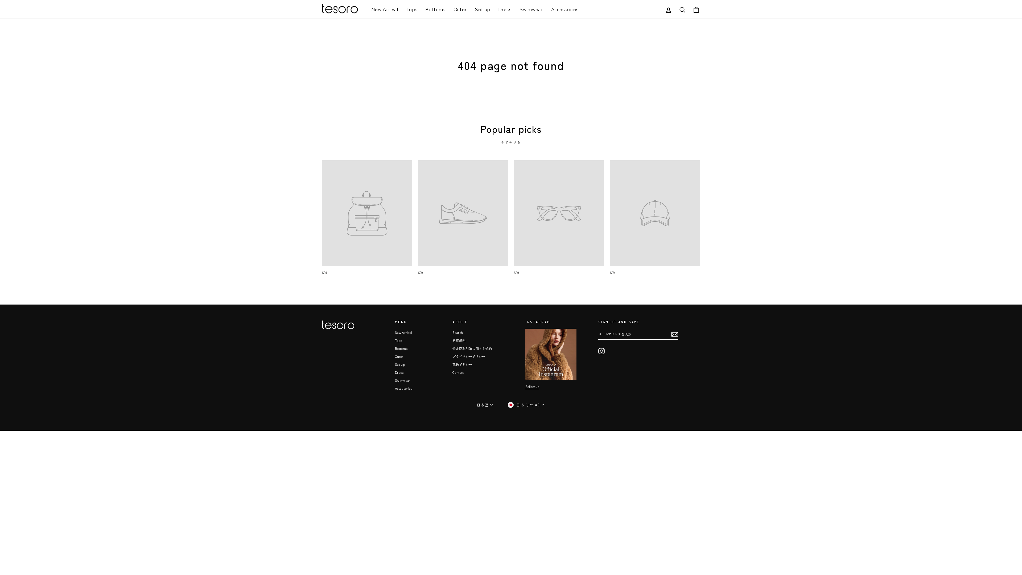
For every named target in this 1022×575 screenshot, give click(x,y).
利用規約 (458, 340)
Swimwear (531, 9)
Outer (460, 9)
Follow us (532, 386)
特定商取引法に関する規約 (472, 348)
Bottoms (435, 9)
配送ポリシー (462, 364)
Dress (505, 9)
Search (457, 332)
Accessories (565, 9)
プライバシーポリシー (468, 356)
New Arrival (384, 9)
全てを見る (511, 142)
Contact (458, 372)
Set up (482, 9)
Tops (411, 9)
